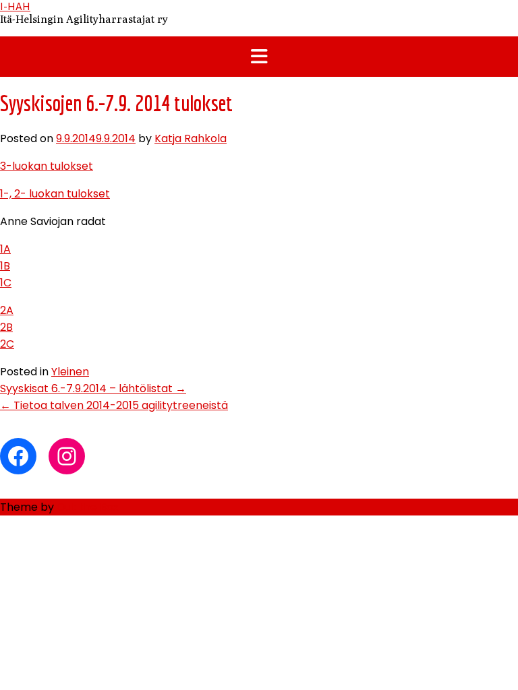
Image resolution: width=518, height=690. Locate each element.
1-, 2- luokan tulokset (55, 193)
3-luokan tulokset (46, 166)
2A (6, 310)
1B (5, 266)
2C (7, 344)
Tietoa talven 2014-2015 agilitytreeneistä (114, 405)
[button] (259, 56)
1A (5, 249)
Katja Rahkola (190, 138)
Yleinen (70, 371)
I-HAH (15, 6)
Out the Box (88, 507)
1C (5, 282)
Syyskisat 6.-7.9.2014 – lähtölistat (93, 388)
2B (6, 327)
